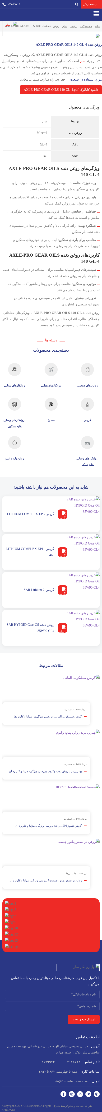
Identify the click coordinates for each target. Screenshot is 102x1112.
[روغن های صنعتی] (87, 369)
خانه (97, 26)
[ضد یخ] (51, 404)
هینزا (57, 1105)
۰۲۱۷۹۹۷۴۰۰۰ (50, 1062)
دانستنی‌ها (69, 709)
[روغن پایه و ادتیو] (14, 442)
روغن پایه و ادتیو (14, 458)
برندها (73, 26)
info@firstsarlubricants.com (77, 1081)
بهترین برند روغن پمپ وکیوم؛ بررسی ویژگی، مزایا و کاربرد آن (45, 771)
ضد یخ (51, 420)
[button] (96, 13)
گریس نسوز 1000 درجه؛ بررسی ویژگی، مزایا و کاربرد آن (48, 825)
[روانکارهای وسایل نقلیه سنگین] (14, 404)
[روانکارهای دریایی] (14, 369)
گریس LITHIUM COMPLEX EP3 (30, 514)
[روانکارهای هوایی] (51, 369)
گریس (87, 420)
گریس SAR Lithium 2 (39, 590)
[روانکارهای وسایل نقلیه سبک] (87, 442)
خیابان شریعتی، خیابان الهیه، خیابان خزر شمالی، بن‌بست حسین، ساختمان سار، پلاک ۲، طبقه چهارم (53, 1049)
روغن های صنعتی (87, 385)
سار (64, 26)
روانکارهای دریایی (14, 385)
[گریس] (87, 404)
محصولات (86, 26)
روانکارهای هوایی (51, 385)
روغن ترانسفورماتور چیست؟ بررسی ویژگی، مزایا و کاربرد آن (45, 880)
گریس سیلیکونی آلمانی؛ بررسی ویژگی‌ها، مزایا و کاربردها (48, 716)
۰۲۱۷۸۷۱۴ (72, 1062)
